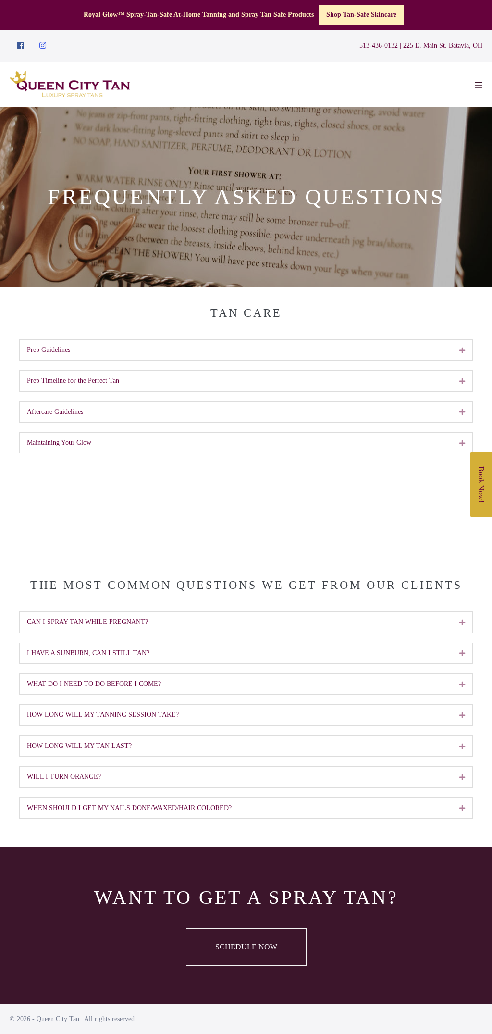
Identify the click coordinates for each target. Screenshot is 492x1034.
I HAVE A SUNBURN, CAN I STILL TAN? (88, 653)
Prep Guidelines (48, 349)
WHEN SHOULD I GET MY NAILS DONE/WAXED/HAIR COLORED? (129, 807)
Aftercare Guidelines (55, 411)
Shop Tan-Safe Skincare (361, 14)
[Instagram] (42, 45)
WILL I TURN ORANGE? (64, 776)
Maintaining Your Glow (59, 442)
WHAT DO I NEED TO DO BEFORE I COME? (94, 683)
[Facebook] (20, 45)
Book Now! (481, 484)
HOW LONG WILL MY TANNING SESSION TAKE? (103, 714)
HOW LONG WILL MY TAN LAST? (79, 745)
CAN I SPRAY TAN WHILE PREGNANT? (87, 621)
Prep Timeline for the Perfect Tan (73, 380)
